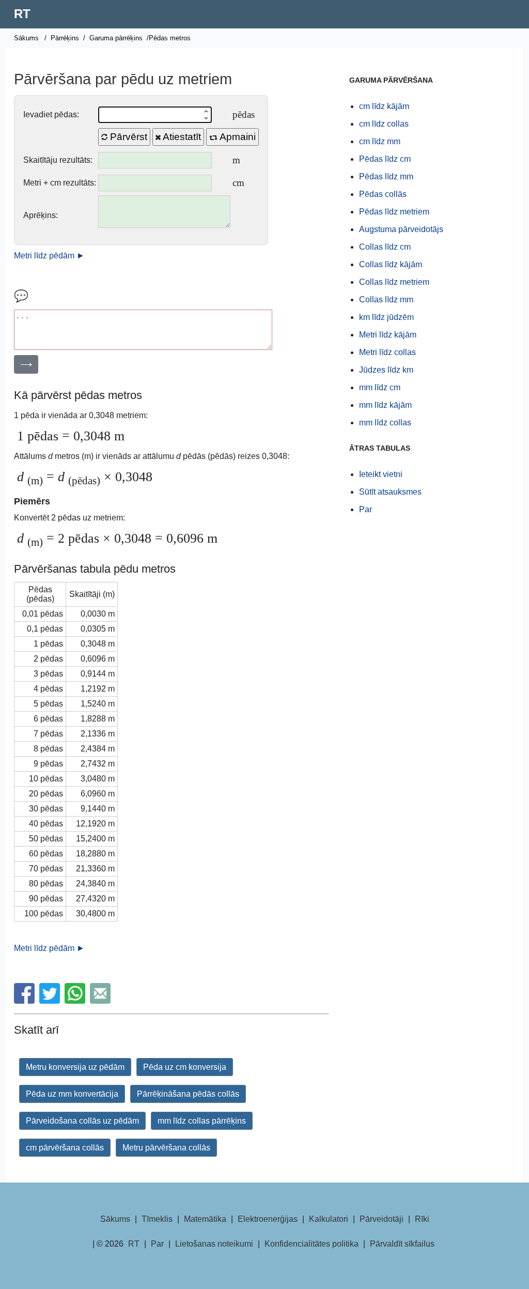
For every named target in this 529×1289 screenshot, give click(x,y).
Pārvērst (127, 136)
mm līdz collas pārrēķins (202, 1120)
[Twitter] (51, 1000)
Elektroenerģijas (268, 1219)
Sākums (26, 38)
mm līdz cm (379, 387)
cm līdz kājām (384, 106)
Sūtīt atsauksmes (390, 491)
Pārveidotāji (381, 1219)
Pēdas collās (383, 194)
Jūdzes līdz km (386, 369)
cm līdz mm (379, 141)
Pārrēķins (65, 38)
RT (22, 14)
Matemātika (205, 1219)
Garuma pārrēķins (116, 38)
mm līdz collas (385, 422)
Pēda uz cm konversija (184, 1067)
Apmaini (236, 136)
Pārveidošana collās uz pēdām (82, 1120)
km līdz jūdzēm (386, 317)
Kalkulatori (328, 1219)
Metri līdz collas (387, 352)
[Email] (101, 1000)
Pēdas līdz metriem (394, 211)
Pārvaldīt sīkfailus (402, 1243)
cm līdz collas (384, 123)
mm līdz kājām (385, 405)
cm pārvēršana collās (65, 1147)
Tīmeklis (157, 1219)
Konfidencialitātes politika (311, 1243)
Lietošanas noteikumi (214, 1243)
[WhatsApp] (76, 1000)
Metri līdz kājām (387, 334)
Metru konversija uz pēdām (75, 1067)
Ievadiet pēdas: (51, 114)
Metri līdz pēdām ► (49, 255)
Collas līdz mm (386, 299)
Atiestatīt (181, 136)
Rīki (422, 1219)
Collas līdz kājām (390, 264)
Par (365, 509)
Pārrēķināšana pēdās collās (188, 1093)
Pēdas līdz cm (385, 159)
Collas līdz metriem (394, 282)
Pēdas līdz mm (386, 176)
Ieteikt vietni (380, 474)
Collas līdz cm (385, 246)
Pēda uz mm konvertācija (72, 1093)
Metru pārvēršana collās (166, 1147)
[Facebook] (25, 1000)
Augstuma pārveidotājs (401, 229)
